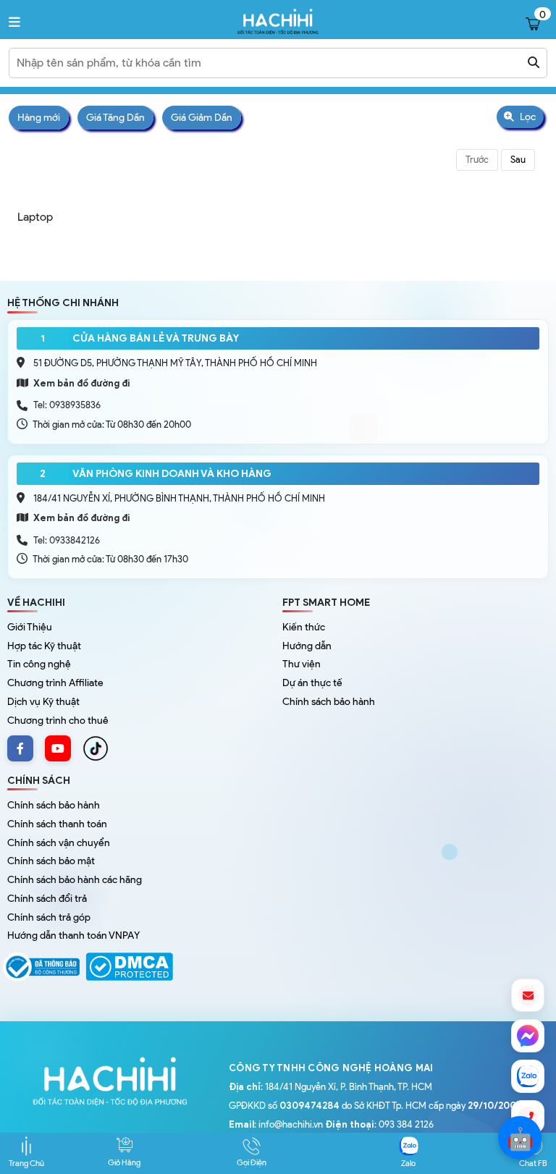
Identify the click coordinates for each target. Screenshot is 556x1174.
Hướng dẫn (307, 646)
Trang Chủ (26, 1163)
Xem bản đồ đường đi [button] (80, 383)
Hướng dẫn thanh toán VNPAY (73, 935)
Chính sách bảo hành (328, 702)
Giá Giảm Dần (201, 117)
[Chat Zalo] (527, 1076)
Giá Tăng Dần (115, 117)
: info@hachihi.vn (276, 1124)
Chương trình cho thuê (58, 720)
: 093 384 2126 (379, 1124)
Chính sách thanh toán (57, 824)
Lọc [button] (527, 117)
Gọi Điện (251, 1162)
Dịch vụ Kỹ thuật (43, 702)
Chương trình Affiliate (55, 683)
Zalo (408, 1163)
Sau (518, 159)
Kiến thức (303, 627)
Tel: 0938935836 (67, 405)
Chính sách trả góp (48, 917)
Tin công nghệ (39, 664)
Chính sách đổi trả (47, 898)
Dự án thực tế (312, 683)
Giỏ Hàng (124, 1162)
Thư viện (301, 664)
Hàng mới (38, 117)
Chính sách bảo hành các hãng (74, 880)
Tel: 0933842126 (66, 540)
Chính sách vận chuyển (58, 843)
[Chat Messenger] (527, 1035)
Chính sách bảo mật (51, 861)
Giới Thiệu (29, 627)
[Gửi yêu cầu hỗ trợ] (527, 995)
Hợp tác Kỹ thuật (44, 646)
